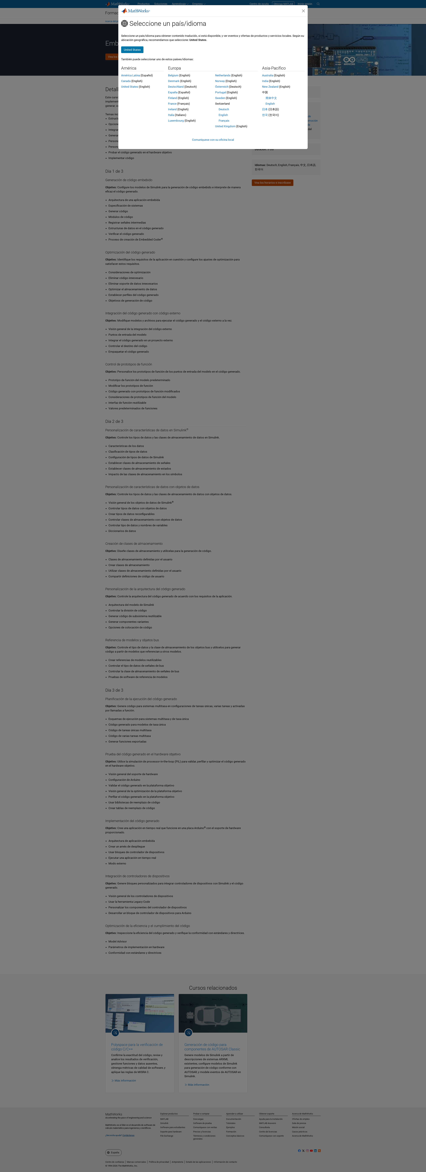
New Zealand (270, 86)
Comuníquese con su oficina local (213, 139)
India (265, 81)
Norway (220, 81)
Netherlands (222, 75)
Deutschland (176, 86)
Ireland (172, 109)
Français (224, 120)
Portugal (220, 92)
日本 (265, 109)
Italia (171, 115)
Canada (126, 81)
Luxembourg (176, 120)
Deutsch (224, 109)
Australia (267, 75)
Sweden (220, 98)
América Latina (130, 75)
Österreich (221, 86)
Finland (172, 98)
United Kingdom (225, 126)
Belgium (173, 75)
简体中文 (271, 98)
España (172, 92)
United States (129, 86)
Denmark (173, 81)
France (172, 103)
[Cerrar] (303, 11)
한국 (265, 115)
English (223, 115)
